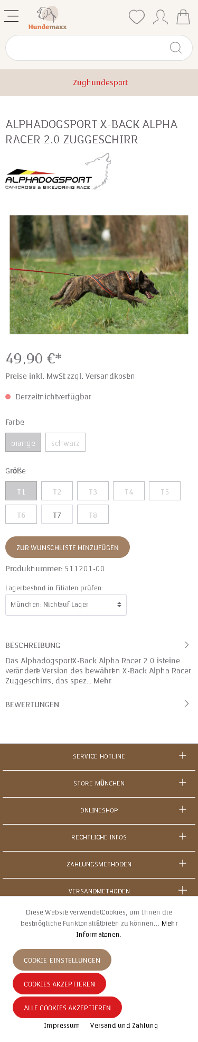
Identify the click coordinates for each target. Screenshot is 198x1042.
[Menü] (12, 14)
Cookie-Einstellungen (62, 960)
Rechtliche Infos (99, 837)
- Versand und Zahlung (122, 1025)
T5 (165, 492)
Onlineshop (99, 810)
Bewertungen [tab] (32, 704)
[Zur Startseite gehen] (75, 17)
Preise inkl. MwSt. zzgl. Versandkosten (70, 376)
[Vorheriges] (13, 275)
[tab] (99, 662)
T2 (57, 492)
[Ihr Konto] (160, 14)
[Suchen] (180, 48)
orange (23, 443)
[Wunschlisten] (137, 17)
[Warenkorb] (183, 18)
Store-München (99, 783)
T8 (93, 515)
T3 (93, 492)
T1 (21, 492)
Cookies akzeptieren (59, 984)
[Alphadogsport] (58, 170)
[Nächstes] (185, 275)
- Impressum (61, 1025)
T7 (57, 515)
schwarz (65, 443)
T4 (129, 492)
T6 (21, 515)
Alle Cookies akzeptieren (67, 1008)
